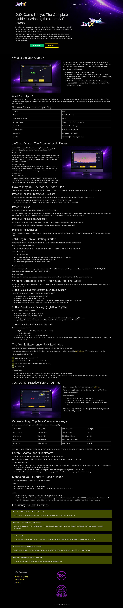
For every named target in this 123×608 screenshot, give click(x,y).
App (80, 4)
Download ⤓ (103, 4)
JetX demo (96, 387)
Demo (86, 4)
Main (74, 4)
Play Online (37, 45)
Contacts (94, 4)
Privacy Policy (19, 579)
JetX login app (79, 351)
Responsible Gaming (21, 577)
